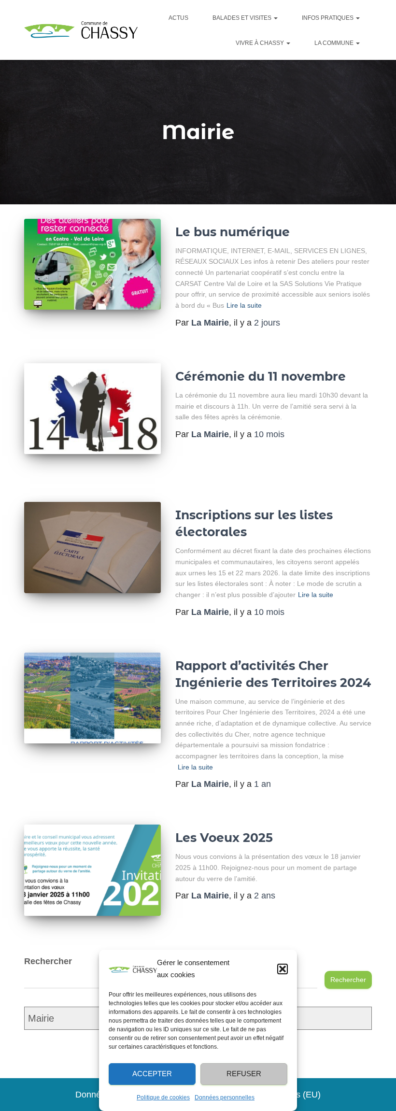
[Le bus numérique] (92, 264)
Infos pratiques (328, 17)
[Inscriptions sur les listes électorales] (92, 547)
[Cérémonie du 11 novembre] (92, 408)
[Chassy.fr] (81, 30)
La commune (334, 43)
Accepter (152, 1073)
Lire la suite (244, 305)
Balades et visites (242, 17)
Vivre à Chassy (260, 43)
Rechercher (348, 979)
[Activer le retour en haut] (380, 1096)
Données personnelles (225, 1097)
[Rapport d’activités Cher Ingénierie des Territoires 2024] (92, 698)
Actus (178, 17)
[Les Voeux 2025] (92, 870)
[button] (282, 969)
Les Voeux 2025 (224, 837)
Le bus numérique (232, 232)
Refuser (243, 1073)
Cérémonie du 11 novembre (260, 376)
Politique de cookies (163, 1097)
